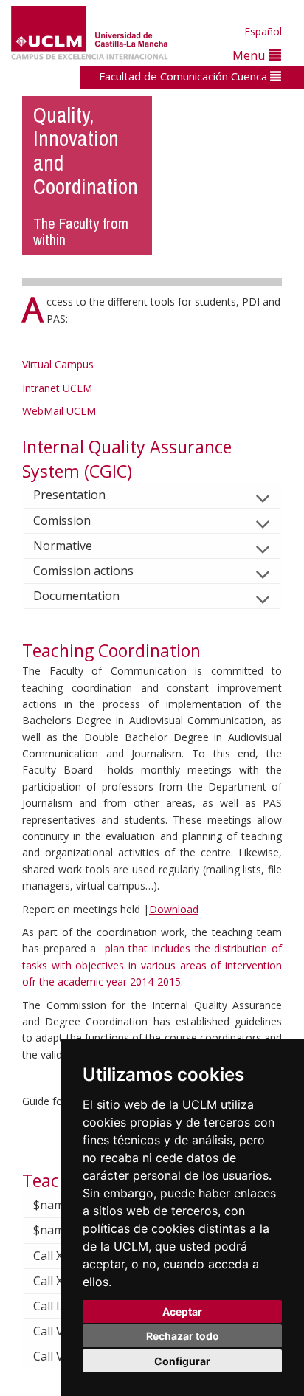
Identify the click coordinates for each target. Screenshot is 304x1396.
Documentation (76, 596)
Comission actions (83, 571)
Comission (62, 520)
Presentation (69, 494)
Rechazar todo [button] (182, 1336)
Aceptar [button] (182, 1311)
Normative (62, 545)
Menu (250, 55)
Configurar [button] (182, 1361)
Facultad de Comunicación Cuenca (184, 76)
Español (263, 31)
